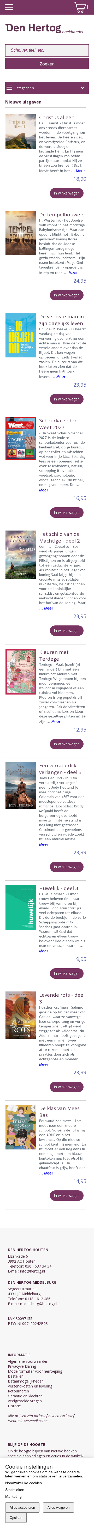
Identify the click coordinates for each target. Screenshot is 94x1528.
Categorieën (24, 88)
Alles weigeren (58, 1507)
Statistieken (14, 1490)
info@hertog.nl (32, 1271)
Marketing (13, 1496)
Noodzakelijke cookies (23, 1483)
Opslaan (16, 1518)
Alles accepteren (22, 1507)
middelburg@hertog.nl (38, 1303)
